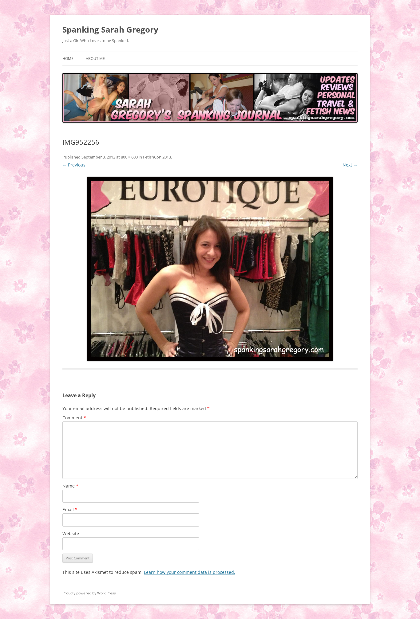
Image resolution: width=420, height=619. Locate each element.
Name (70, 486)
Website (70, 533)
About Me (95, 58)
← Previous (73, 165)
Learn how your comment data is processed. (189, 572)
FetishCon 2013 (157, 157)
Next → (350, 165)
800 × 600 (129, 157)
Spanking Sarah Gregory (110, 29)
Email (69, 509)
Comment (74, 418)
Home (67, 58)
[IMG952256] (210, 269)
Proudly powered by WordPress (89, 593)
